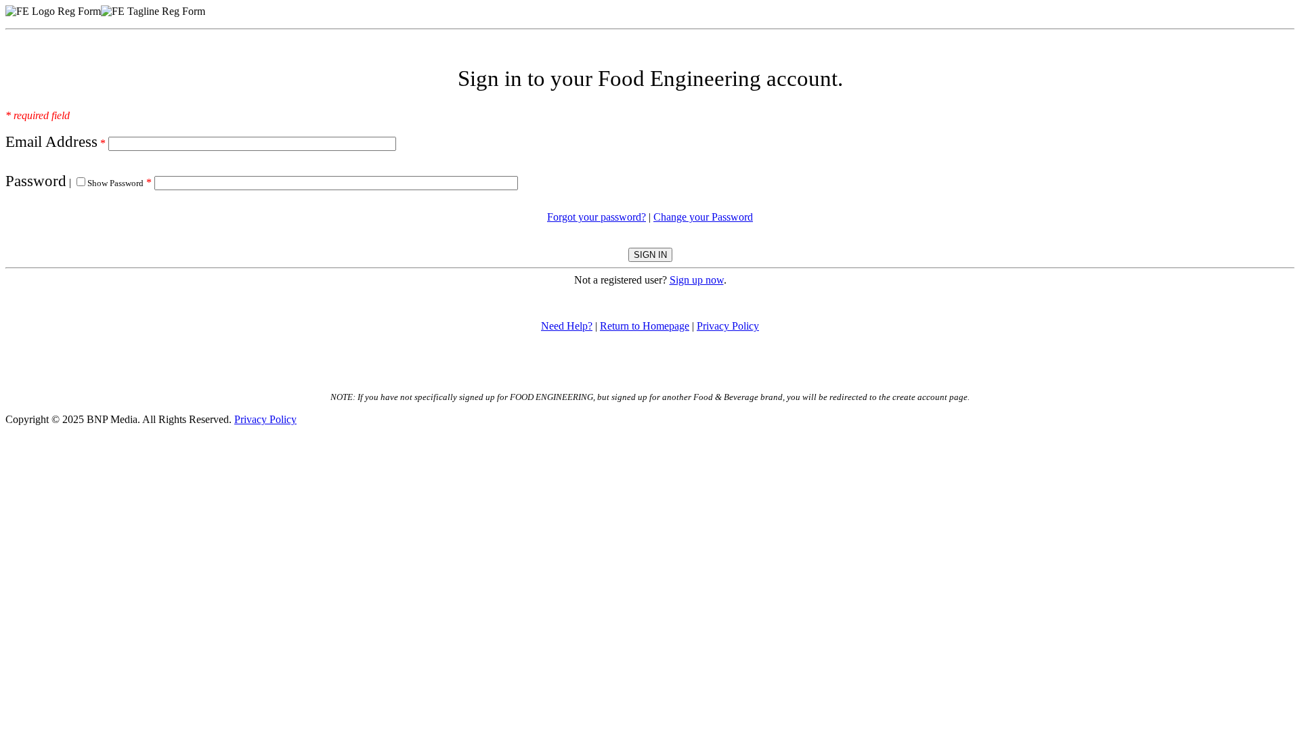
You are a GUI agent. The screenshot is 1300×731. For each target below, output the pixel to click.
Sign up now (697, 280)
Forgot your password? (596, 217)
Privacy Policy (728, 326)
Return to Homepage (644, 326)
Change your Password (703, 217)
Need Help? (566, 326)
